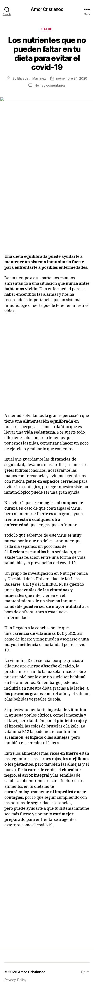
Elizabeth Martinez (31, 78)
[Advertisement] (47, 207)
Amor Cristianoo (47, 9)
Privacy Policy (15, 980)
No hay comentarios (50, 85)
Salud (47, 29)
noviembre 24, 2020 (71, 78)
